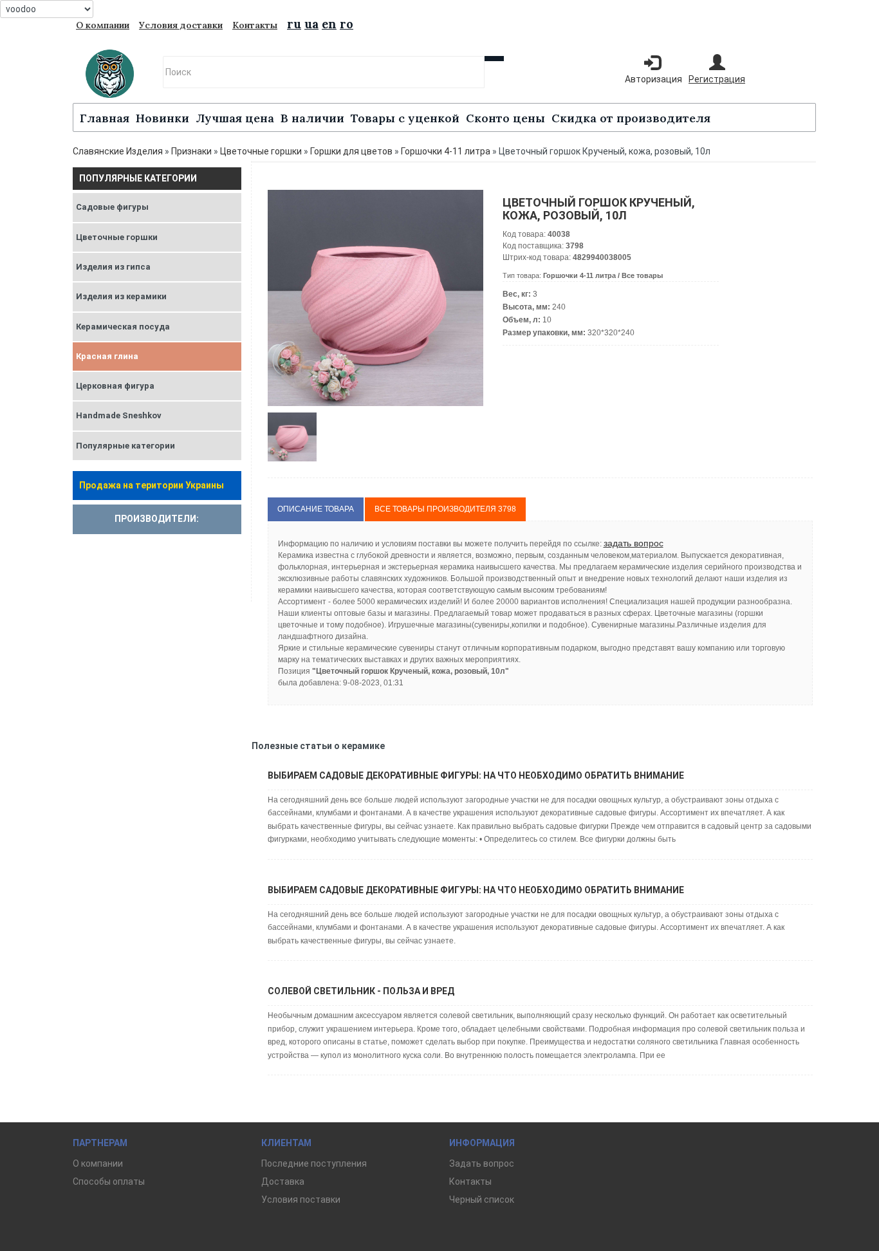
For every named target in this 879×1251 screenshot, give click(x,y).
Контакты (254, 25)
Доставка (282, 1181)
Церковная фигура (115, 386)
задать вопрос (633, 543)
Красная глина (107, 356)
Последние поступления (314, 1163)
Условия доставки (181, 25)
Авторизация (653, 79)
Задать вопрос (481, 1163)
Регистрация (717, 79)
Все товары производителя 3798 (445, 509)
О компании (102, 25)
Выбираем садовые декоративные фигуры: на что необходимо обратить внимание (476, 775)
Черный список (481, 1199)
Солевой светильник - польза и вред (361, 991)
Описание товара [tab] (315, 509)
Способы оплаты (109, 1181)
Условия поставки (300, 1199)
